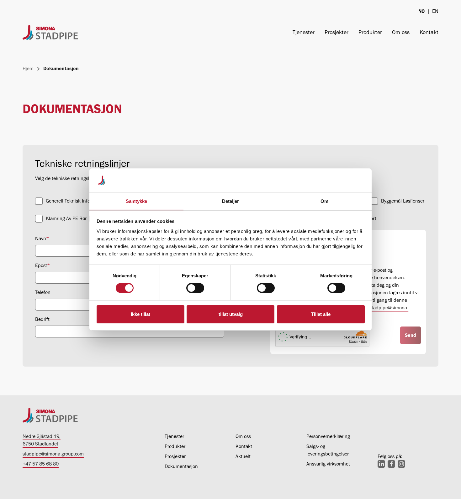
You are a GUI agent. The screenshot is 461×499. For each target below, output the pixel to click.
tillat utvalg (231, 314)
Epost (42, 265)
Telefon (42, 292)
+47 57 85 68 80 (41, 464)
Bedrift (42, 319)
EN (435, 11)
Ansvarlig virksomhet (328, 464)
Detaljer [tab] (230, 201)
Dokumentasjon (181, 466)
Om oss (401, 32)
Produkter (370, 32)
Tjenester (304, 32)
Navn (42, 238)
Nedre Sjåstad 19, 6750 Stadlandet (42, 440)
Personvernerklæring (328, 436)
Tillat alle (321, 314)
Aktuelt (243, 456)
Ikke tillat (140, 314)
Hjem (28, 68)
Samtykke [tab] (136, 201)
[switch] (195, 288)
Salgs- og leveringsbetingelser (327, 450)
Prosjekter (336, 32)
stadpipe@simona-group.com (53, 454)
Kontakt (429, 32)
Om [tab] (324, 201)
